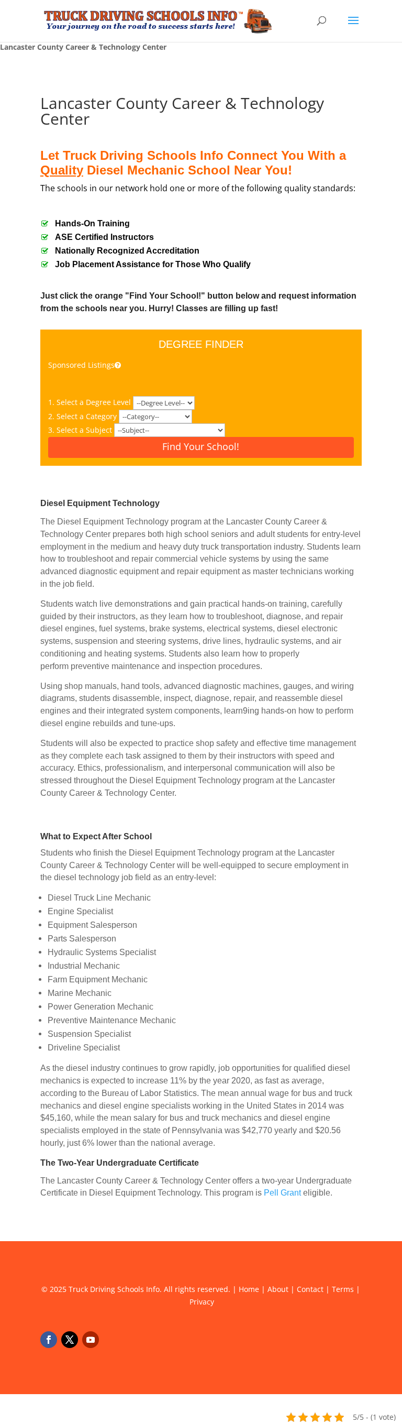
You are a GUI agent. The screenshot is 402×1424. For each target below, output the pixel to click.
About (277, 1289)
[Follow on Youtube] (90, 1339)
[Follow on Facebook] (48, 1339)
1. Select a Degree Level (90, 402)
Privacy (201, 1302)
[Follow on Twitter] (69, 1339)
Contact (310, 1289)
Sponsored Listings (81, 365)
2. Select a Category (83, 416)
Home (249, 1289)
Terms (343, 1289)
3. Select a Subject (81, 430)
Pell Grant (282, 1192)
